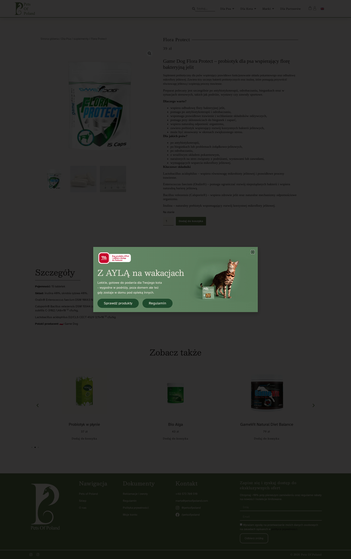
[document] (175, 279)
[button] (252, 252)
